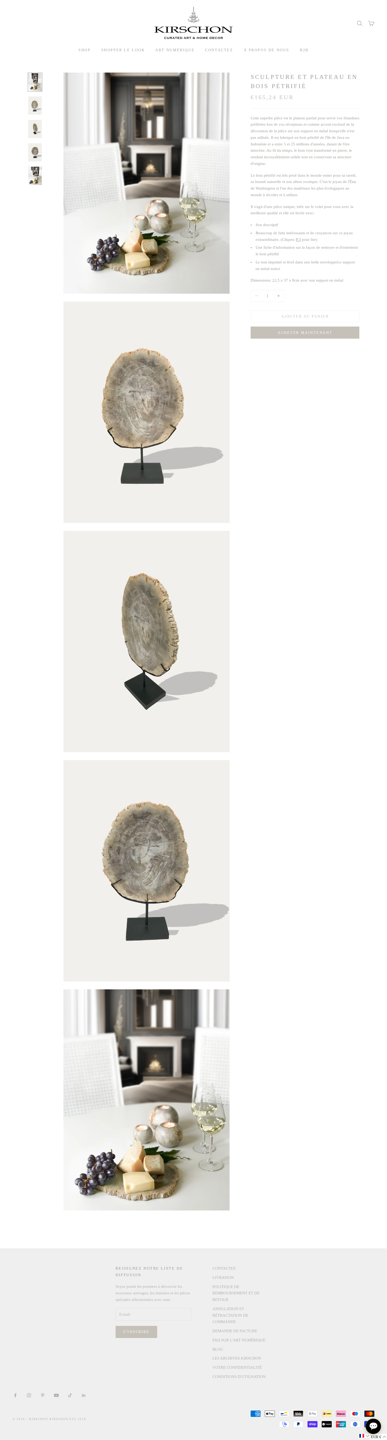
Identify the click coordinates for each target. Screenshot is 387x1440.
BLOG (217, 1349)
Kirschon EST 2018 (67, 1419)
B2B (304, 50)
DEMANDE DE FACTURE (234, 1331)
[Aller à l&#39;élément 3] (35, 129)
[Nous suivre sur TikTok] (70, 1395)
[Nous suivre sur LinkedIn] (83, 1395)
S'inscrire (136, 1332)
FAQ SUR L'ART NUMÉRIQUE (238, 1340)
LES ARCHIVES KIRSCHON (236, 1358)
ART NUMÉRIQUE (175, 50)
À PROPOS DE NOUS (266, 50)
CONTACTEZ (219, 50)
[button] (364, 1436)
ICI (298, 239)
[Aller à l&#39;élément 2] (35, 105)
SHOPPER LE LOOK (123, 50)
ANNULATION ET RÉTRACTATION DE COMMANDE (230, 1315)
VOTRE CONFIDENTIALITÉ (237, 1367)
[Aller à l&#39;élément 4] (35, 152)
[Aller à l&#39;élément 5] (35, 175)
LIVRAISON (223, 1277)
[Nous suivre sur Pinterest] (42, 1395)
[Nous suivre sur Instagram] (29, 1395)
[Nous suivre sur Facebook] (15, 1395)
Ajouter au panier (305, 316)
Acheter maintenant (304, 332)
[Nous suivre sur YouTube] (56, 1395)
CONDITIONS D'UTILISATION (239, 1377)
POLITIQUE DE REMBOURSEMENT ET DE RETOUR (236, 1293)
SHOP (84, 50)
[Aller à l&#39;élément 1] (35, 82)
